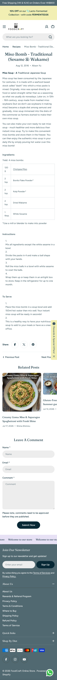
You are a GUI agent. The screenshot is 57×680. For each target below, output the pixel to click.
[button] (54, 340)
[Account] (46, 26)
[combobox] (28, 37)
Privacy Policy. (9, 576)
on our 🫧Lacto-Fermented (28, 11)
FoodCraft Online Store (23, 671)
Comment (8, 477)
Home (5, 46)
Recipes (16, 46)
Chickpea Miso (20, 169)
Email (6, 462)
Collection (14, 14)
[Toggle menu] (4, 26)
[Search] (50, 37)
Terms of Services (41, 573)
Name (6, 447)
